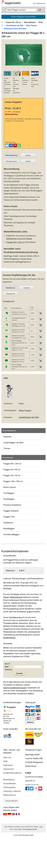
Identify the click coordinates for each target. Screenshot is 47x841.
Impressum (8, 765)
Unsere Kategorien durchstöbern (23, 17)
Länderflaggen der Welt (13, 443)
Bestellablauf (8, 780)
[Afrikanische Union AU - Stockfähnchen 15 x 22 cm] (6, 314)
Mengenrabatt (11, 161)
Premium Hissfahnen (12, 505)
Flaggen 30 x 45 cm (11, 475)
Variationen (10, 288)
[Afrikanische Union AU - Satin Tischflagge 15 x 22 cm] (6, 344)
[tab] (11, 155)
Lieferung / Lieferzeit (12, 791)
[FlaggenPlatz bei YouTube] (40, 790)
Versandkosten (9, 783)
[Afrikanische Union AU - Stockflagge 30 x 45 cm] (6, 326)
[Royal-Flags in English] (13, 814)
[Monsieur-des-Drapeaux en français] (18, 814)
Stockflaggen (9, 499)
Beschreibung (11, 155)
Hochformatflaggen (11, 534)
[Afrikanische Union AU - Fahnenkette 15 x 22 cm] (6, 338)
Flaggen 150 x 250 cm (12, 481)
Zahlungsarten (9, 787)
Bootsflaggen (9, 529)
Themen (6, 448)
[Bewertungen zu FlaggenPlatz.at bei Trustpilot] (9, 708)
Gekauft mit (10, 294)
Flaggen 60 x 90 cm (11, 470)
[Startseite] (2, 22)
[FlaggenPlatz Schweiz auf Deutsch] (5, 814)
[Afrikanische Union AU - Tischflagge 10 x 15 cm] (6, 320)
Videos (28, 161)
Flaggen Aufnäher (11, 511)
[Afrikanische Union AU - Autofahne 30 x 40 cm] (6, 332)
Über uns (7, 757)
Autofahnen (8, 523)
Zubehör (27, 288)
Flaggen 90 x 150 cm (12, 464)
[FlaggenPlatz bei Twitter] (32, 790)
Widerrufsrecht (9, 795)
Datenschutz (8, 769)
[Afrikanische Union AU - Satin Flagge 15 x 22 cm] (6, 350)
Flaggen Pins (9, 517)
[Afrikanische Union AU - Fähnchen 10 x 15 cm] (6, 356)
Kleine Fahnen (9, 487)
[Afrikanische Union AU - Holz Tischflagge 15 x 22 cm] (6, 368)
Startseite (7, 437)
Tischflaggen (8, 493)
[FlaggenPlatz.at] (12, 3)
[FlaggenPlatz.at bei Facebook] (27, 790)
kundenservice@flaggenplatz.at (17, 262)
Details (28, 155)
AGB (5, 761)
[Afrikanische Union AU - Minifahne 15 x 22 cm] (6, 362)
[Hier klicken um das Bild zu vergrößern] (23, 68)
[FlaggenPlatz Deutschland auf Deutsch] (9, 814)
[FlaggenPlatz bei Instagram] (36, 790)
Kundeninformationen (12, 773)
